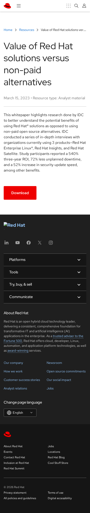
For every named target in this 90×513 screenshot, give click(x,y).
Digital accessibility (60, 498)
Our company (13, 363)
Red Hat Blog (56, 457)
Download (20, 192)
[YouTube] (17, 244)
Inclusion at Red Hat (16, 463)
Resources (26, 30)
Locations (54, 452)
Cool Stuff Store (58, 463)
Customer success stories (22, 380)
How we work (13, 371)
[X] (39, 244)
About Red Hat (13, 446)
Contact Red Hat (14, 457)
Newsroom (54, 363)
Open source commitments (66, 371)
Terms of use (55, 493)
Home (8, 30)
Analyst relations (15, 388)
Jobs (50, 388)
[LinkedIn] (6, 244)
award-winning (17, 350)
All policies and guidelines (20, 498)
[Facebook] (28, 244)
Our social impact (59, 380)
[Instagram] (51, 244)
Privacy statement (15, 493)
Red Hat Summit (14, 468)
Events (8, 452)
